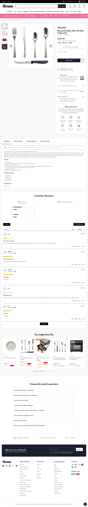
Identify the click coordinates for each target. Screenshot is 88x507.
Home (3, 19)
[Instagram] (6, 466)
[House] (8, 6)
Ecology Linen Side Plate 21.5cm (10, 357)
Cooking (19, 11)
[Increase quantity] (79, 56)
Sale (15, 11)
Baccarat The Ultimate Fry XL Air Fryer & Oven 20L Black (76, 358)
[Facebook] (3, 466)
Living (67, 11)
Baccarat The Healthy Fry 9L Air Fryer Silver (43, 358)
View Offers (82, 1)
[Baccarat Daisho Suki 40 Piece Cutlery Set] (27, 346)
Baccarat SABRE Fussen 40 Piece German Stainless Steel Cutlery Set (59, 358)
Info (83, 85)
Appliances (26, 11)
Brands (75, 11)
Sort (73, 229)
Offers (10, 11)
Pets (71, 11)
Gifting (79, 11)
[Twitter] (13, 466)
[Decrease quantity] (63, 55)
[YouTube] (16, 466)
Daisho (21, 356)
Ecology (6, 356)
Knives (31, 11)
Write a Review (80, 225)
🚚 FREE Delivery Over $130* (70, 2)
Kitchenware (50, 11)
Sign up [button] (79, 449)
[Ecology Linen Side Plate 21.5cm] (11, 346)
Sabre (54, 356)
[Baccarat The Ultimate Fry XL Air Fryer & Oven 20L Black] (76, 346)
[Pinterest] (10, 466)
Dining (62, 11)
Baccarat (39, 356)
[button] (10, 46)
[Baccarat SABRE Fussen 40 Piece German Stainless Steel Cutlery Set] (60, 346)
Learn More (82, 91)
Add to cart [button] (69, 60)
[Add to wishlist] (17, 339)
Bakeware (57, 11)
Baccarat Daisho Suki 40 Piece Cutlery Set (26, 358)
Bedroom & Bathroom (40, 11)
